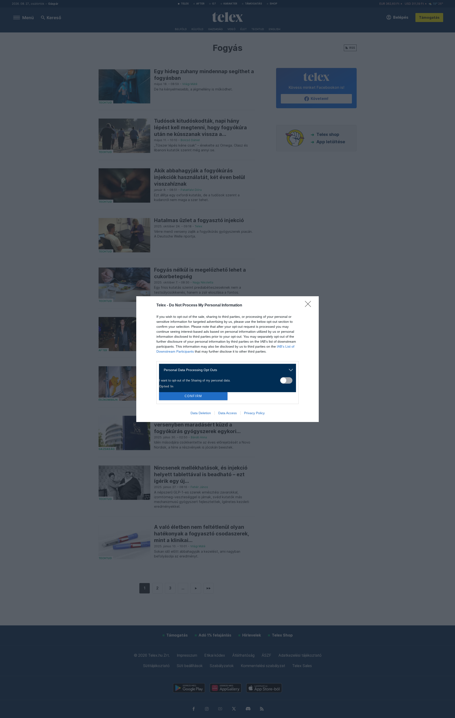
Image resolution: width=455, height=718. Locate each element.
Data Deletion (201, 413)
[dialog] (227, 359)
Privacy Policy (254, 413)
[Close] (309, 305)
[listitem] (225, 370)
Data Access (227, 413)
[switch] (286, 380)
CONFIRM (193, 396)
